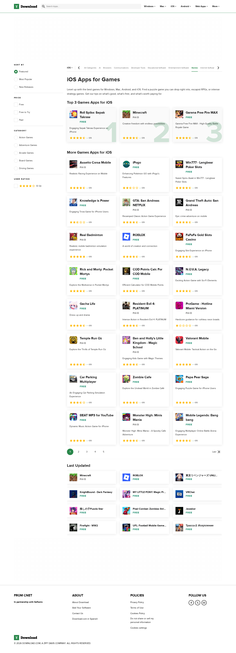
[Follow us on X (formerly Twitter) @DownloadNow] (197, 602)
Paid (21, 120)
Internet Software (207, 68)
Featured (23, 71)
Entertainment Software (179, 68)
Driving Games (26, 168)
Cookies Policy (137, 613)
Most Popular (25, 79)
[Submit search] (43, 6)
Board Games (26, 160)
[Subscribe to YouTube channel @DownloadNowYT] (204, 602)
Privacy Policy (137, 602)
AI (100, 68)
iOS (172, 6)
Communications (121, 68)
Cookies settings (138, 627)
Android (185, 6)
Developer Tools (138, 68)
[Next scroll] (218, 68)
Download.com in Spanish (85, 618)
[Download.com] (25, 6)
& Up (38, 185)
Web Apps (200, 6)
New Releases (26, 87)
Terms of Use (137, 607)
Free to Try (24, 112)
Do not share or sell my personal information (142, 620)
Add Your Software (81, 607)
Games (195, 68)
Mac (162, 6)
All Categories (90, 68)
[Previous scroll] (79, 68)
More (215, 6)
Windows (148, 6)
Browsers (107, 68)
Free (21, 104)
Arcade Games (26, 153)
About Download (80, 602)
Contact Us (77, 613)
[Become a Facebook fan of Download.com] (191, 602)
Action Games (26, 137)
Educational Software (157, 68)
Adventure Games (28, 145)
